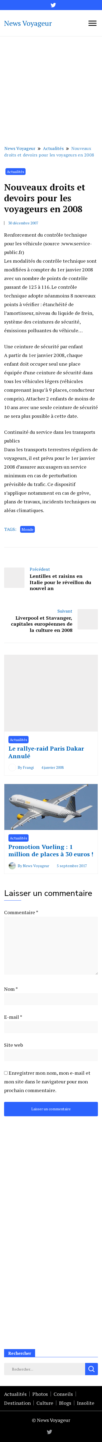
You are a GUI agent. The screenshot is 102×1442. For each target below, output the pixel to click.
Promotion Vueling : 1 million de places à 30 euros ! (50, 850)
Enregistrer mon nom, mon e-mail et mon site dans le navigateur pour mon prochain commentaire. (47, 1081)
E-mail (13, 1017)
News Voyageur (28, 23)
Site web (13, 1045)
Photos (40, 1394)
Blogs (65, 1403)
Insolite (85, 1403)
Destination (17, 1403)
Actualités (15, 171)
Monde (27, 529)
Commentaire (21, 912)
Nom (11, 989)
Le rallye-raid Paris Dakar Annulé (46, 752)
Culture (44, 1403)
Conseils (63, 1394)
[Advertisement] (51, 90)
